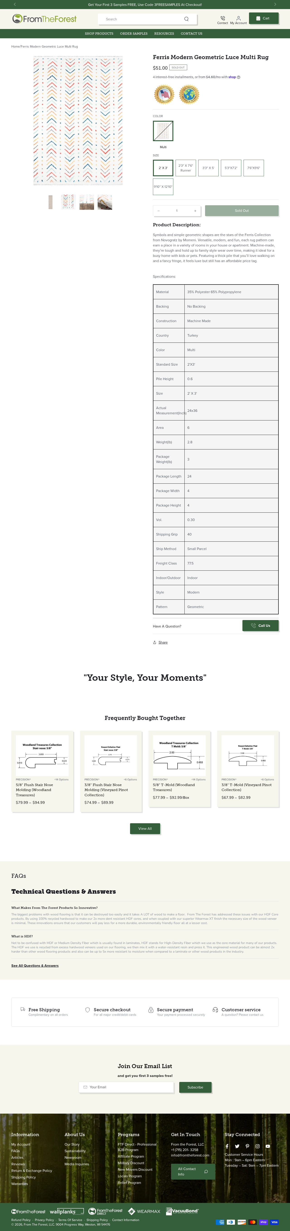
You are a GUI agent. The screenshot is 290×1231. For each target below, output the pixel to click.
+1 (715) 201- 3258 (184, 1149)
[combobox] (139, 19)
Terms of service (70, 1220)
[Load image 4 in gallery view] (87, 202)
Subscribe (195, 1087)
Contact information (125, 1220)
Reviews (18, 1164)
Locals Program (130, 1176)
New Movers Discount (135, 1169)
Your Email (98, 1087)
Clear (178, 19)
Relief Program (129, 1182)
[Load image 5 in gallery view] (105, 202)
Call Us (264, 625)
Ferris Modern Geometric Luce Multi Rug (49, 46)
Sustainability (75, 1151)
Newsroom (73, 1157)
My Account (20, 1144)
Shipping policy (97, 1220)
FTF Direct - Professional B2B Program (137, 1147)
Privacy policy (44, 1220)
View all (145, 828)
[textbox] (216, 258)
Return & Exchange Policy (31, 1170)
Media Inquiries (77, 1164)
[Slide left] (15, 4)
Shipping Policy (23, 1177)
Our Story (72, 1144)
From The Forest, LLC (39, 1224)
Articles (17, 1157)
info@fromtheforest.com (190, 1155)
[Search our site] (186, 19)
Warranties (19, 1183)
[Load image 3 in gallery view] (69, 202)
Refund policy (21, 1220)
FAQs (15, 1151)
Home (15, 46)
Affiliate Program (131, 1156)
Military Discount (131, 1163)
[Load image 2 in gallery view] (50, 202)
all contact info (187, 1171)
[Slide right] (275, 4)
